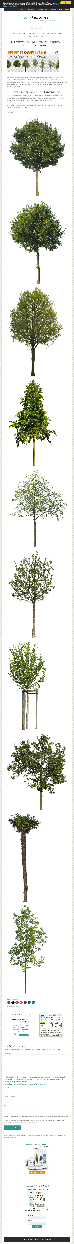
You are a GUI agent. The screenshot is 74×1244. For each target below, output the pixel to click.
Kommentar (8, 1053)
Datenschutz (53, 9)
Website (6, 1105)
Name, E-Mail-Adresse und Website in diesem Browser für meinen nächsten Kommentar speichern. (36, 1117)
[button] (8, 1002)
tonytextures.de (38, 18)
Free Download (16, 1006)
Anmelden (37, 1226)
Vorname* (31, 1215)
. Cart (60, 9)
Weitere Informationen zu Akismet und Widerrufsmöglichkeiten (24, 1084)
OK (66, 3)
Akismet (52, 1079)
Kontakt (23, 9)
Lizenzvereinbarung (42, 9)
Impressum (31, 9)
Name (6, 1088)
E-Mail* (30, 1221)
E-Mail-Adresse (9, 1097)
